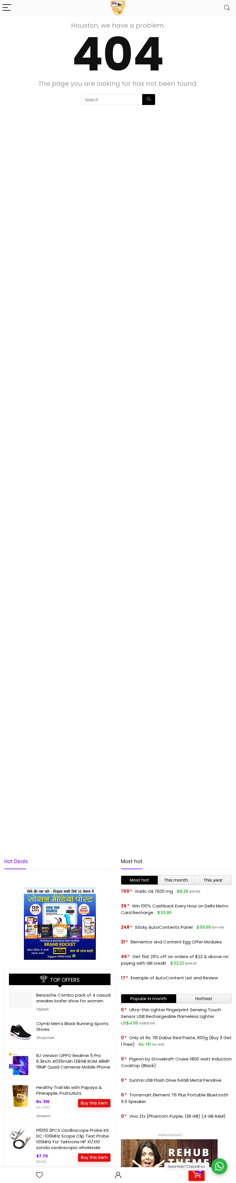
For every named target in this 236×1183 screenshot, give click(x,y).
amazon (43, 1115)
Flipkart (42, 1009)
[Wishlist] (39, 1175)
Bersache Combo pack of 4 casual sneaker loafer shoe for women (73, 998)
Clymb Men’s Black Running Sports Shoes (72, 1026)
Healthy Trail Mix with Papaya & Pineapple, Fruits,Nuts (69, 1090)
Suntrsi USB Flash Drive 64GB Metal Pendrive (175, 1080)
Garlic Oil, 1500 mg (154, 891)
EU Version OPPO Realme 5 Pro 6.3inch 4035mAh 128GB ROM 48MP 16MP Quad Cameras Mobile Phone (73, 1061)
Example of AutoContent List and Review (174, 978)
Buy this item (94, 1103)
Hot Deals (16, 861)
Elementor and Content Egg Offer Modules (176, 942)
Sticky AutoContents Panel (164, 927)
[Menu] (7, 8)
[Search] (227, 8)
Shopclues (45, 1037)
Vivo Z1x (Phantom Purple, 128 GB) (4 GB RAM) (177, 1116)
